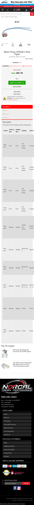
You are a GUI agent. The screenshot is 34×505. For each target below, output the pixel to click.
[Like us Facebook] (15, 488)
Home (5, 414)
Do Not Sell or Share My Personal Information (12, 504)
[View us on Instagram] (19, 488)
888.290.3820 (9, 396)
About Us (6, 417)
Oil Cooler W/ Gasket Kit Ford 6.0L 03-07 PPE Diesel (22, 350)
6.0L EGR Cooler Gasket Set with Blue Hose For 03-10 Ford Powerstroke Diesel (22, 364)
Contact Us (7, 435)
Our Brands (7, 421)
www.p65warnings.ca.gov (12, 99)
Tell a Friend (17, 94)
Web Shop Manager (27, 500)
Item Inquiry (17, 91)
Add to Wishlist (17, 86)
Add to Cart (16, 82)
